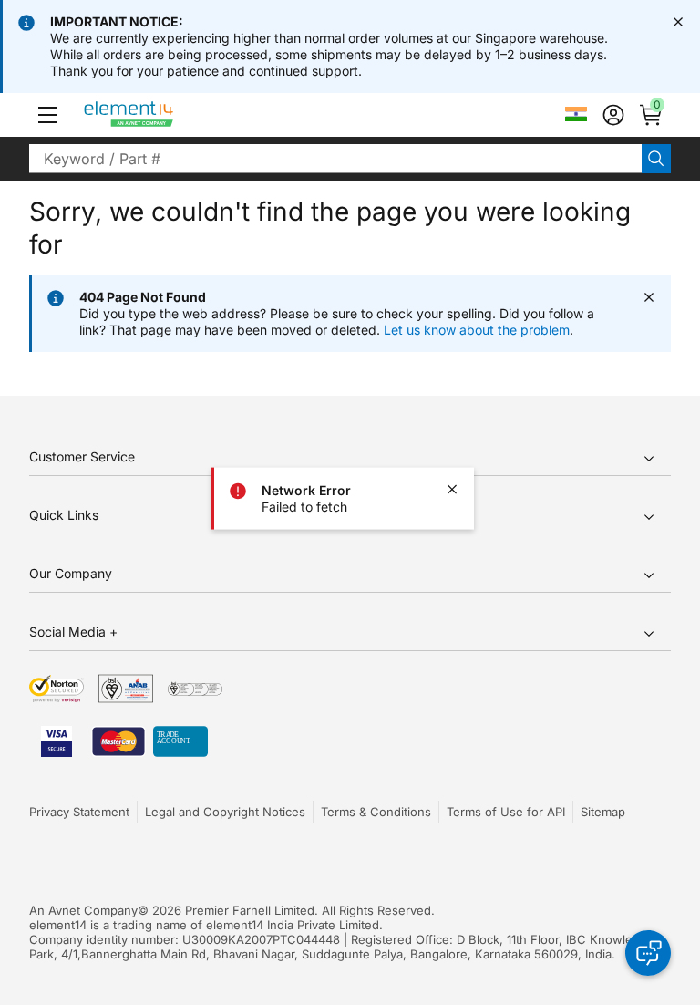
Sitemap (603, 811)
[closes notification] (678, 22)
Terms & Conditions (376, 811)
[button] (47, 115)
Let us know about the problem (477, 329)
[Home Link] (162, 115)
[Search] (656, 158)
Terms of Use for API (506, 811)
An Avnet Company (83, 910)
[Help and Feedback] (648, 953)
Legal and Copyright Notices (225, 811)
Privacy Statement (79, 811)
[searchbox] (335, 158)
